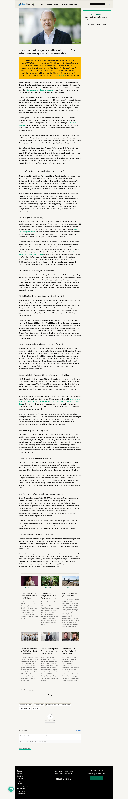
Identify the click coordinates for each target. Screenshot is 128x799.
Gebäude (20, 776)
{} (42, 741)
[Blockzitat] (35, 742)
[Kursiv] (23, 742)
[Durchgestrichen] (28, 742)
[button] (59, 4)
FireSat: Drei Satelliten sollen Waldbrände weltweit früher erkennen (29, 651)
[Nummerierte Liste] (30, 742)
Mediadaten (21, 794)
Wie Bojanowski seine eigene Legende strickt (69, 594)
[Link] (40, 742)
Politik (19, 781)
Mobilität (20, 773)
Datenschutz (21, 791)
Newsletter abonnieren (97, 24)
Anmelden (78, 730)
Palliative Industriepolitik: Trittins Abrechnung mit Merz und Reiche (49, 651)
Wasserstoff (36, 708)
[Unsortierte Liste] (33, 742)
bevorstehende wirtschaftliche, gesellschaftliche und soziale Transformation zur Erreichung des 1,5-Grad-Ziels (49, 401)
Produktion (20, 779)
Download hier (60, 75)
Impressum (21, 789)
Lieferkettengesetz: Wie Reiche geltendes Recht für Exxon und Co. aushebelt (50, 596)
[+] (45, 741)
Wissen (19, 784)
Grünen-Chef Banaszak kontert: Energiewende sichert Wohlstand (29, 596)
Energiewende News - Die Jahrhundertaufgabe (58, 704)
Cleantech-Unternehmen (25, 704)
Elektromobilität (38, 704)
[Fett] (20, 742)
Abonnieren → (96, 778)
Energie (19, 771)
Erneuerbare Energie (25, 708)
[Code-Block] (37, 742)
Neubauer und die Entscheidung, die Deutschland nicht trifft (69, 651)
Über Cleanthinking (23, 786)
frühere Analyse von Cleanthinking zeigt (39, 90)
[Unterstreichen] (25, 742)
